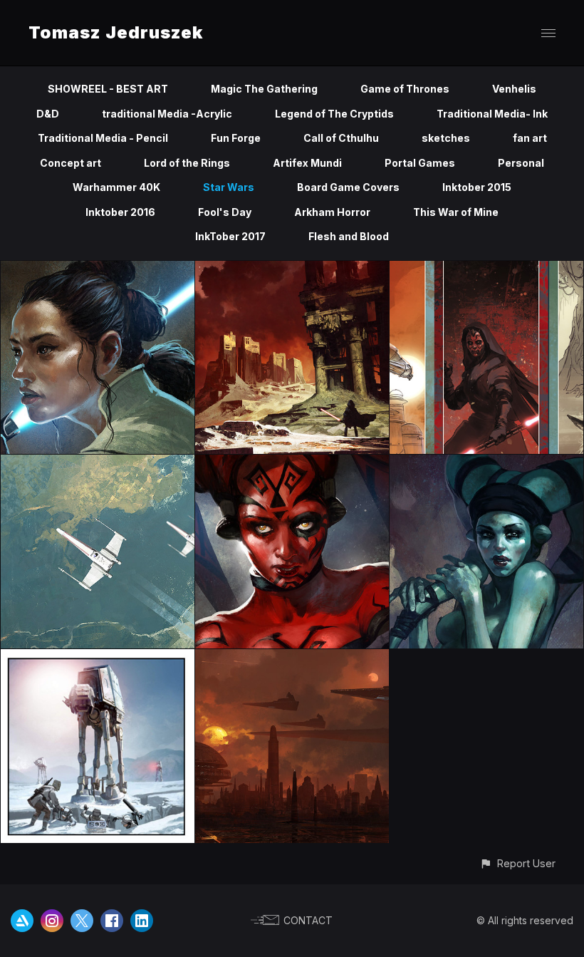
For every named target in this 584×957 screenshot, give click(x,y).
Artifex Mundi (307, 163)
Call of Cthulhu (341, 138)
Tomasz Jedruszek (115, 32)
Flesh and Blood (348, 236)
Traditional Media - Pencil (103, 138)
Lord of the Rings (187, 163)
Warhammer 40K (116, 187)
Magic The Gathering (264, 89)
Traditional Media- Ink (492, 114)
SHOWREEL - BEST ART (108, 89)
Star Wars (228, 187)
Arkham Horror (332, 212)
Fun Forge (236, 138)
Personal (521, 163)
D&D (47, 114)
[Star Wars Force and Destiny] (292, 269)
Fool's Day (224, 212)
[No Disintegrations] (292, 657)
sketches (446, 138)
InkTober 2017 (230, 236)
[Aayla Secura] (486, 463)
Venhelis (514, 89)
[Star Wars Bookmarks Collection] (486, 269)
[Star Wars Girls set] (97, 269)
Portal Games (420, 163)
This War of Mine (456, 212)
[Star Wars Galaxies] (97, 657)
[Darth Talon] (292, 463)
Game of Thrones (404, 89)
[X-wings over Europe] (97, 463)
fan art (530, 138)
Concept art (70, 163)
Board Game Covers (348, 187)
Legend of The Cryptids (334, 114)
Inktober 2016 (120, 212)
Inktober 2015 (476, 187)
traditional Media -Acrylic (167, 114)
